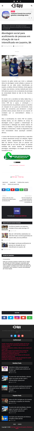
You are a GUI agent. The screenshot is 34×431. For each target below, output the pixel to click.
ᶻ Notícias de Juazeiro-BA (13, 184)
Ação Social (12, 25)
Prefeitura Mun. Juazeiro (23, 182)
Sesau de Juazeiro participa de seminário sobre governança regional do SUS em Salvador (20, 388)
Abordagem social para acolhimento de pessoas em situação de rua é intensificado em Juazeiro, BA (20, 245)
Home (14, 424)
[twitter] (17, 1)
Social (4, 184)
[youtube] (23, 317)
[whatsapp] (29, 317)
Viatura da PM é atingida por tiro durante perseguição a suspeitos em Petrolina (20, 400)
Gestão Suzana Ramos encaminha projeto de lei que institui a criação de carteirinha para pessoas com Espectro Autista (15, 345)
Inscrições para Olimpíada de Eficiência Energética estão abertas (20, 417)
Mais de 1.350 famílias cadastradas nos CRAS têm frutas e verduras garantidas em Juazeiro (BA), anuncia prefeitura (20, 235)
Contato (20, 424)
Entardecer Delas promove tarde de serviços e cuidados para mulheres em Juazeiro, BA (19, 369)
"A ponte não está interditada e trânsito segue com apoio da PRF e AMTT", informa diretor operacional (20, 378)
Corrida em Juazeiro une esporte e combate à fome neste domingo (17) (19, 227)
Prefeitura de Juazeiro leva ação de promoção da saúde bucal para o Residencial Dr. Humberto (16, 358)
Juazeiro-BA (12, 182)
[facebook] (14, 1)
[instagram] (20, 1)
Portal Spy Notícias (7, 46)
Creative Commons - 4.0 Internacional (18, 165)
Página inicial (6, 25)
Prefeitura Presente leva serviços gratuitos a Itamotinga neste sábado (21, 14)
